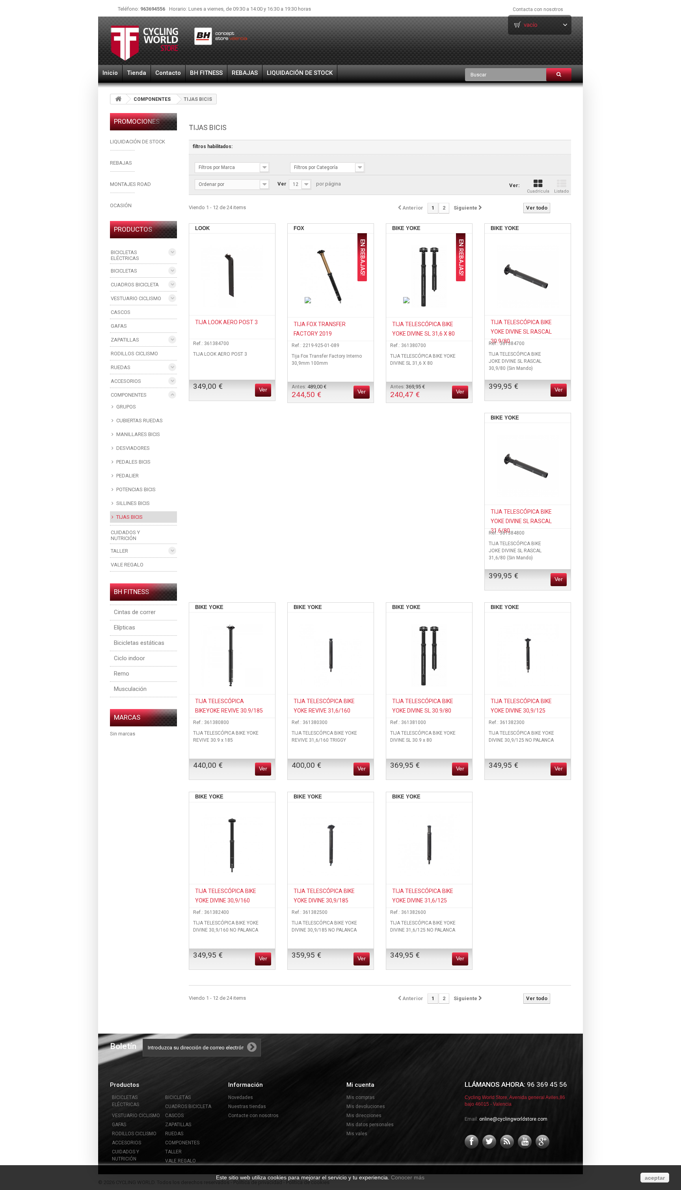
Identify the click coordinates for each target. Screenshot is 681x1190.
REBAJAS (245, 72)
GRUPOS (125, 407)
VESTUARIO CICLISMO (136, 298)
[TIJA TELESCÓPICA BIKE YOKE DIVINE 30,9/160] (232, 845)
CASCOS (120, 312)
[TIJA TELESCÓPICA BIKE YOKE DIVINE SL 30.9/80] (429, 655)
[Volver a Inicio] (118, 99)
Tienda (136, 72)
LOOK (202, 228)
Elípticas (124, 627)
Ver (282, 184)
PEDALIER (127, 476)
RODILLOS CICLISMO (134, 353)
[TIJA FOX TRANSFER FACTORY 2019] (331, 276)
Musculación (130, 688)
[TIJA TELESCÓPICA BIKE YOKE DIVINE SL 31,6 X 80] (429, 276)
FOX (299, 228)
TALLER (119, 551)
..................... (122, 170)
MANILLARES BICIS (137, 434)
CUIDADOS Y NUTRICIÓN (125, 535)
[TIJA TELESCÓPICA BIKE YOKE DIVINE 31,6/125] (429, 845)
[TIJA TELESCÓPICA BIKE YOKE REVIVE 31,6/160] (331, 655)
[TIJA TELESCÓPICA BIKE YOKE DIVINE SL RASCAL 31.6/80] (528, 466)
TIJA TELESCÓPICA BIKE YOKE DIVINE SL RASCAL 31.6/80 (521, 521)
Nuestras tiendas (247, 1106)
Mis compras (360, 1097)
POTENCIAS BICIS (135, 489)
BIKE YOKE (406, 228)
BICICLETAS (124, 271)
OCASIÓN (121, 205)
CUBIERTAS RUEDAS (139, 420)
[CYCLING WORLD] (179, 43)
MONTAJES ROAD (130, 184)
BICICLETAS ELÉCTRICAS (125, 255)
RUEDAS (120, 367)
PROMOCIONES (137, 121)
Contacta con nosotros (538, 9)
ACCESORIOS (126, 381)
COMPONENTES (152, 99)
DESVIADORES (132, 448)
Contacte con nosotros (253, 1115)
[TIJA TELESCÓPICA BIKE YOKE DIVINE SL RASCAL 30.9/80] (528, 276)
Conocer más (407, 1177)
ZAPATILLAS (125, 340)
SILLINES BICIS (132, 503)
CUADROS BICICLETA (135, 285)
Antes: (309, 391)
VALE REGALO (127, 565)
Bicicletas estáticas (139, 642)
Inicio (110, 72)
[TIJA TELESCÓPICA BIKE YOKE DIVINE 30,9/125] (528, 655)
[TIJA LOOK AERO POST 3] (232, 276)
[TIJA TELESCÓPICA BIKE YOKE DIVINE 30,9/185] (331, 845)
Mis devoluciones (365, 1106)
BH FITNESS (206, 72)
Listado (561, 191)
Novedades (240, 1097)
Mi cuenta (360, 1084)
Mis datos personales (370, 1124)
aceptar (655, 1178)
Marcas (127, 717)
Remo (121, 673)
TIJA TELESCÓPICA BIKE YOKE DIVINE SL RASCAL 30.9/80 (521, 331)
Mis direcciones (363, 1115)
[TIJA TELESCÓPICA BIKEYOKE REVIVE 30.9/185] (232, 655)
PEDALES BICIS (133, 462)
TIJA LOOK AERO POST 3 (226, 322)
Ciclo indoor (129, 658)
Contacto (168, 72)
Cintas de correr (135, 612)
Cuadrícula (538, 191)
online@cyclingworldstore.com (513, 1119)
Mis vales (356, 1133)
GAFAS (119, 326)
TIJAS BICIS (129, 517)
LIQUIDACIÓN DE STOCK (300, 72)
